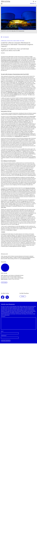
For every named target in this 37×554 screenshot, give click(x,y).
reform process (21, 81)
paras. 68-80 (3, 207)
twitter (7, 297)
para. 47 (17, 224)
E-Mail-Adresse (4, 335)
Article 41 (28, 193)
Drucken (22, 296)
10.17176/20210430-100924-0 (25, 258)
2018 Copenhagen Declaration (24, 133)
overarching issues (8, 91)
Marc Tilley (14, 31)
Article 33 (30, 93)
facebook (2, 297)
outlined (17, 150)
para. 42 (4, 193)
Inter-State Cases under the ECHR (15, 40)
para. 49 (17, 142)
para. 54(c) (21, 135)
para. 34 (23, 246)
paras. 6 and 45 (26, 190)
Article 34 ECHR (14, 61)
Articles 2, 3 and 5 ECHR (11, 125)
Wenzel (15, 230)
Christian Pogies (21, 31)
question (9, 189)
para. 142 (19, 174)
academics (16, 93)
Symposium (3, 40)
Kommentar (3, 316)
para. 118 (3, 126)
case (24, 201)
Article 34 (31, 131)
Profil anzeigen (4, 282)
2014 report (24, 219)
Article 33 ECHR (21, 83)
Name (2, 331)
